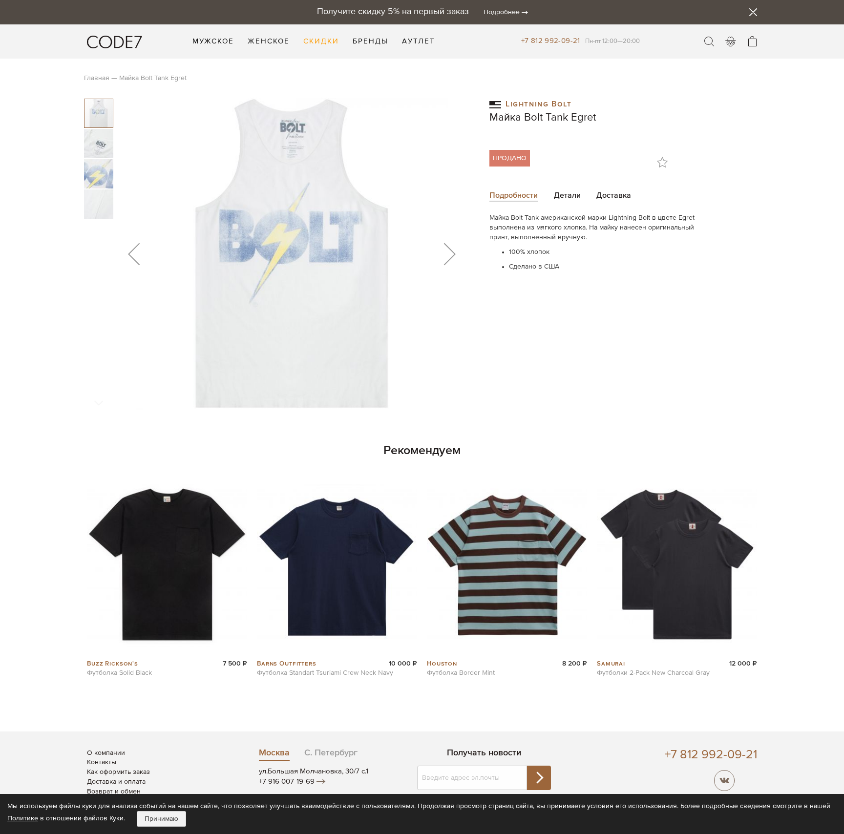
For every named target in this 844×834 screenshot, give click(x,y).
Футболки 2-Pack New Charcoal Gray (653, 672)
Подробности (513, 196)
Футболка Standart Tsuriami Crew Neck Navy (325, 672)
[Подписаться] (539, 778)
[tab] (513, 196)
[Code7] (114, 41)
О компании (106, 753)
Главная (96, 78)
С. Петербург (331, 753)
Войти (730, 41)
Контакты (101, 762)
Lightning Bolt (538, 103)
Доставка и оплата (116, 781)
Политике (22, 818)
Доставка (613, 196)
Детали (567, 196)
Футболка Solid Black (119, 672)
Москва (274, 753)
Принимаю (161, 818)
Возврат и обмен (114, 791)
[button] (133, 254)
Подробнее (502, 12)
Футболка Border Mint (461, 672)
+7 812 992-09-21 (550, 40)
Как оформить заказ (118, 772)
